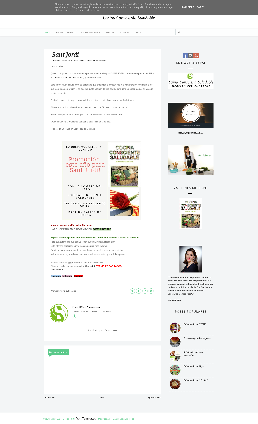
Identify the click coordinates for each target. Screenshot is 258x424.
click (92, 266)
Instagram (67, 276)
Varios (138, 32)
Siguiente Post (154, 397)
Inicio (48, 32)
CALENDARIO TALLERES (190, 133)
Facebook (56, 276)
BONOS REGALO (102, 229)
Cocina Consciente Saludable (68, 77)
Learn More (187, 7)
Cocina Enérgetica (90, 32)
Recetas (110, 32)
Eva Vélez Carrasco (86, 307)
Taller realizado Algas (193, 366)
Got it (200, 7)
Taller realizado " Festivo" (195, 380)
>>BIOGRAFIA (174, 300)
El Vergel (124, 32)
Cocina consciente (66, 32)
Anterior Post (50, 397)
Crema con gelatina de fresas (197, 338)
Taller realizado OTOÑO (194, 324)
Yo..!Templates (86, 418)
